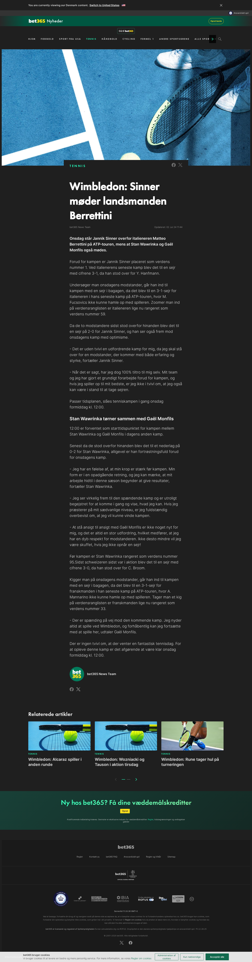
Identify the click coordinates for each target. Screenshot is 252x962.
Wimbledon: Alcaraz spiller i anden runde (55, 762)
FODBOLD (47, 38)
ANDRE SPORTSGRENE (174, 38)
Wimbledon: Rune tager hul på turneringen (190, 762)
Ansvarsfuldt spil (241, 13)
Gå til (121, 31)
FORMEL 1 (147, 38)
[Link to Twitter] (180, 167)
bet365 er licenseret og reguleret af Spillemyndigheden (70, 929)
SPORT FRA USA (70, 38)
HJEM (32, 38)
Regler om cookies (141, 958)
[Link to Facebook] (174, 167)
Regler (150, 819)
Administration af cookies (167, 957)
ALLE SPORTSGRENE (208, 38)
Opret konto (216, 21)
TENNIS (91, 38)
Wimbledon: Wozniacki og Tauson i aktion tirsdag (119, 762)
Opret (125, 811)
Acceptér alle (217, 956)
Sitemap (171, 856)
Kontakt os (94, 856)
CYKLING (129, 38)
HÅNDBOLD (109, 38)
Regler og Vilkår (153, 856)
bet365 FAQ (111, 856)
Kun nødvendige (192, 956)
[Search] (220, 39)
